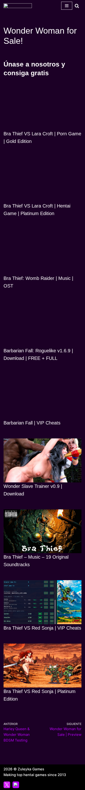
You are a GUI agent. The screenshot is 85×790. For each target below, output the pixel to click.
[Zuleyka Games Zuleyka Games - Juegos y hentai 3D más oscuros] (18, 5)
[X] (7, 784)
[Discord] (16, 784)
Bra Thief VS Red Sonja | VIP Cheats (42, 628)
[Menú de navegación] (66, 6)
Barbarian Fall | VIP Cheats (32, 422)
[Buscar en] (77, 6)
